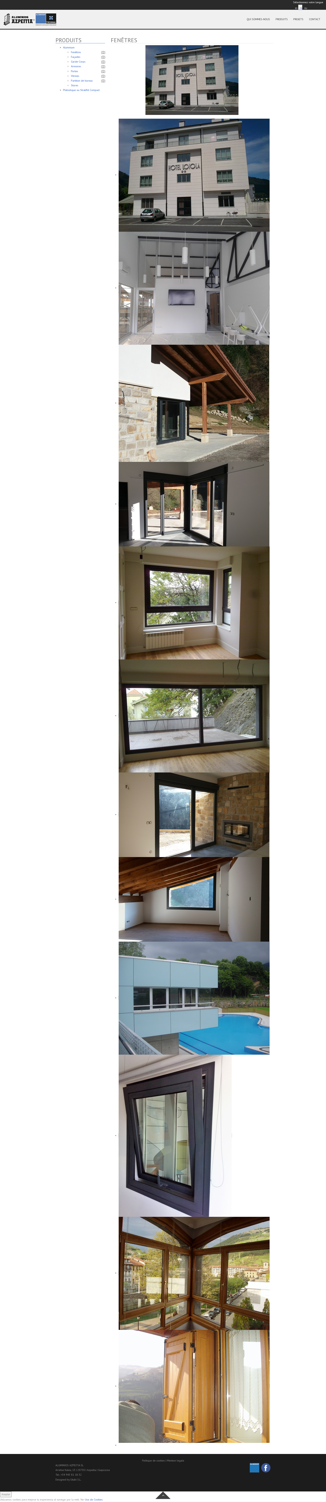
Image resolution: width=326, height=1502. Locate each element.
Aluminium (69, 47)
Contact (314, 19)
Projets (298, 19)
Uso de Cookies (94, 1499)
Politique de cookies (153, 1460)
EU (305, 8)
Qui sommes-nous (258, 19)
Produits (282, 19)
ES (296, 8)
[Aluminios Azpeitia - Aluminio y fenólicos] (29, 19)
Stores (74, 85)
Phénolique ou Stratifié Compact (81, 90)
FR (301, 8)
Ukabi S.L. (75, 1479)
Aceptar (6, 1494)
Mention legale (175, 1460)
